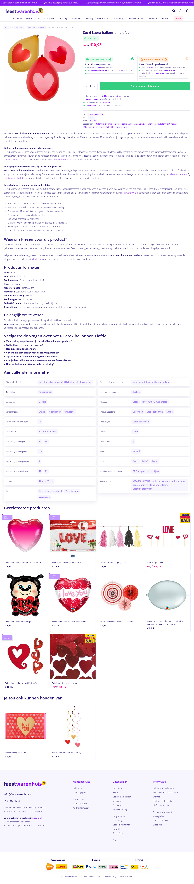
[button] (99, 59)
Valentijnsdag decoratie (116, 127)
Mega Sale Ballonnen (36, 27)
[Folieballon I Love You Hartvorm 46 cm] (73, 595)
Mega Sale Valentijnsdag (165, 124)
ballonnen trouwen (178, 174)
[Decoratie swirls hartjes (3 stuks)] (73, 726)
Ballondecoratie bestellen (164, 788)
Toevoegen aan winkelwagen (145, 86)
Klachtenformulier (81, 807)
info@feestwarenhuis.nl (18, 794)
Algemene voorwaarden (163, 812)
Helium (116, 792)
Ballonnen (117, 788)
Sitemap (156, 796)
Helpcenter (77, 788)
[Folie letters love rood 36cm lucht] (73, 536)
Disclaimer (157, 824)
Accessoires (118, 805)
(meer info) (36, 817)
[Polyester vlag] (25, 726)
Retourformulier (80, 803)
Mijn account (78, 799)
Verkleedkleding (120, 809)
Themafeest (118, 833)
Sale (114, 840)
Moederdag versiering (94, 127)
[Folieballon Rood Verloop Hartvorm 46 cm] (25, 536)
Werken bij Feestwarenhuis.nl (166, 792)
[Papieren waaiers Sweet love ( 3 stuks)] (120, 595)
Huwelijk (116, 829)
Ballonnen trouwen (104, 124)
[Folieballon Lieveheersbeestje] (25, 595)
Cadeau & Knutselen (122, 796)
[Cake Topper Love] (167, 536)
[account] (180, 10)
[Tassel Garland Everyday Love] (120, 536)
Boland (93, 120)
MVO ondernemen (161, 805)
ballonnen (38, 259)
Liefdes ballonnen (123, 124)
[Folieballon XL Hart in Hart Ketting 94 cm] (25, 656)
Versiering (117, 801)
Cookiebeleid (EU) (160, 820)
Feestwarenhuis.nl (12, 178)
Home (7, 27)
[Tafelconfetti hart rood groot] (73, 656)
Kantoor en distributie (162, 801)
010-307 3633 (12, 801)
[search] (173, 10)
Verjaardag (117, 820)
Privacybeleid (158, 816)
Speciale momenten (121, 824)
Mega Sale (19, 27)
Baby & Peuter (119, 816)
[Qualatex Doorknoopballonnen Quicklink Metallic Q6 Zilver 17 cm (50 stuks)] (167, 595)
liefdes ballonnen (12, 159)
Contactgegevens (80, 792)
